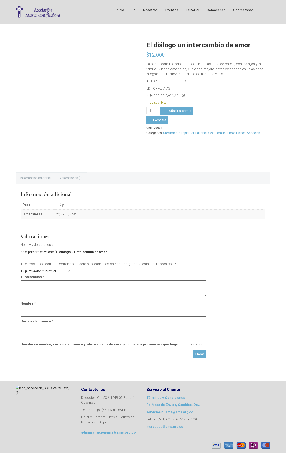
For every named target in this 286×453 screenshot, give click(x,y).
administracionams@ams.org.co (108, 432)
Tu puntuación (32, 271)
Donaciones (216, 10)
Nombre (28, 303)
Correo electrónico (37, 321)
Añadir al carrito (180, 111)
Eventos (171, 10)
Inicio (120, 10)
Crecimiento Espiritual (178, 133)
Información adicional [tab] (35, 178)
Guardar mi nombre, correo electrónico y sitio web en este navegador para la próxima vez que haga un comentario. (111, 344)
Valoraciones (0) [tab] (71, 178)
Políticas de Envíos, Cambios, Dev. (173, 405)
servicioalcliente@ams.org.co (169, 412)
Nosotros (150, 10)
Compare (159, 120)
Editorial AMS (204, 133)
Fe (134, 10)
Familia (221, 133)
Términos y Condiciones (165, 398)
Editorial (192, 10)
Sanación (253, 133)
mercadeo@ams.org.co (164, 427)
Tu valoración (32, 277)
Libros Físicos (236, 133)
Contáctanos (243, 10)
